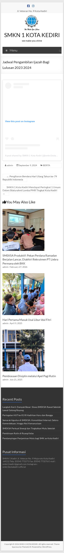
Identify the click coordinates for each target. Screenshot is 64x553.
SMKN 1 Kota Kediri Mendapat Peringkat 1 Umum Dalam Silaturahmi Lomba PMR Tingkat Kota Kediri (31, 190)
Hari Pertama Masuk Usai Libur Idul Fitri (26, 319)
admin (10, 165)
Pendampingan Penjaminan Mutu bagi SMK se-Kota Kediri (30, 438)
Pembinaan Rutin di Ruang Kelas (18, 433)
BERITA (46, 165)
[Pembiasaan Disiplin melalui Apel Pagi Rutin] (23, 330)
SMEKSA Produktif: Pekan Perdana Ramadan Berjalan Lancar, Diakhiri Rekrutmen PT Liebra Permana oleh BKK (30, 259)
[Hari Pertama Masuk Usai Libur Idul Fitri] (23, 274)
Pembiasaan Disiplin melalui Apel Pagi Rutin (29, 376)
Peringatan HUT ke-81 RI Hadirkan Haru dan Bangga (27, 415)
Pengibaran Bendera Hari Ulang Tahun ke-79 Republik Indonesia (29, 178)
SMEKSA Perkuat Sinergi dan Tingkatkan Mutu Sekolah (28, 428)
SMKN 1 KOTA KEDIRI (32, 34)
